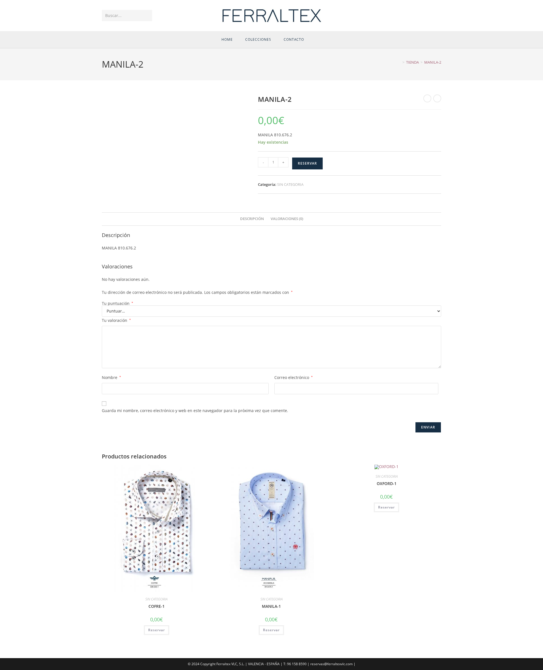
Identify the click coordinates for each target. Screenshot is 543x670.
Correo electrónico (293, 377)
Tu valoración (116, 320)
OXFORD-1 (387, 483)
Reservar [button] (156, 630)
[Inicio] (399, 62)
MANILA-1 (271, 606)
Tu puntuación (117, 303)
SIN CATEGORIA (290, 184)
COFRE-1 (156, 606)
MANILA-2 (432, 62)
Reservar (307, 163)
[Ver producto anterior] (427, 98)
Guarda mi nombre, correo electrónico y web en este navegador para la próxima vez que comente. (195, 410)
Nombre (111, 377)
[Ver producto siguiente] (437, 98)
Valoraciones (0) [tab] (287, 218)
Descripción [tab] (252, 218)
